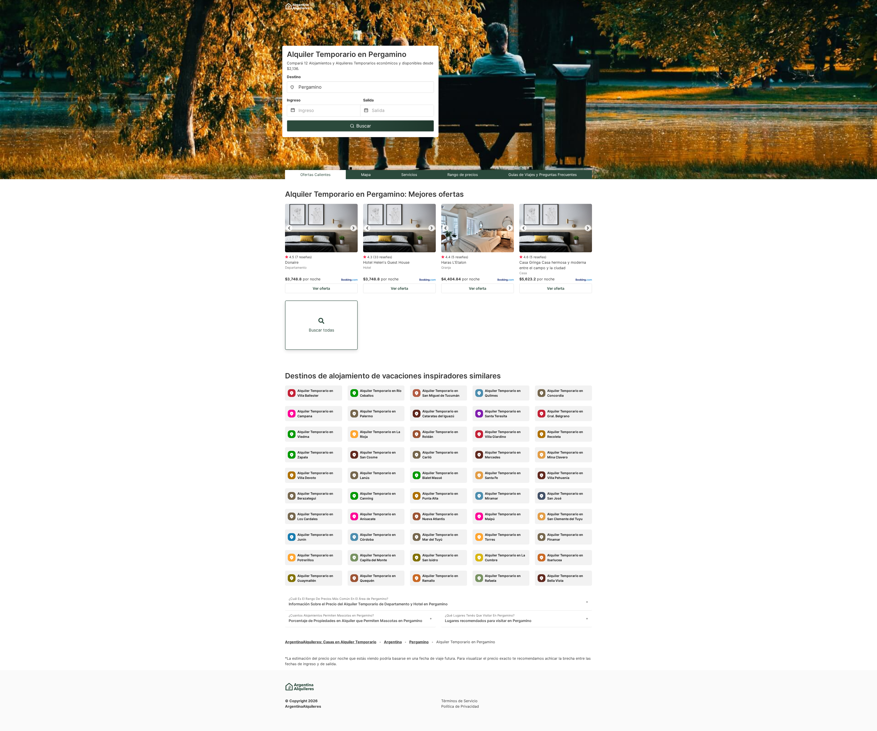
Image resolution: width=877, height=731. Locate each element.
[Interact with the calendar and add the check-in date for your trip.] (292, 111)
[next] (353, 228)
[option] (321, 228)
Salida (368, 100)
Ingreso (294, 100)
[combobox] (360, 87)
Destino (294, 76)
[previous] (289, 228)
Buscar (363, 126)
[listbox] (321, 228)
